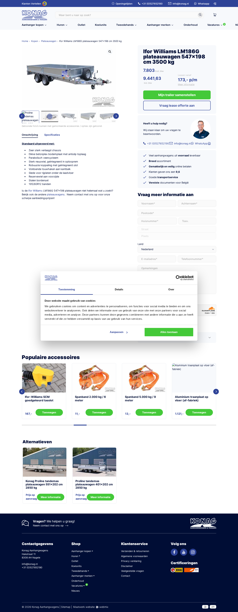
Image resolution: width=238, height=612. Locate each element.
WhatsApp (201, 143)
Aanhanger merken (158, 24)
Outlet (81, 24)
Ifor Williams (35, 190)
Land (140, 244)
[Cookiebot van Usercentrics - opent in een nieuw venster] (178, 277)
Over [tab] (171, 289)
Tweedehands (125, 24)
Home (25, 41)
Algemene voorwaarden (134, 556)
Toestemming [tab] (66, 289)
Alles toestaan (169, 332)
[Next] (116, 116)
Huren (60, 24)
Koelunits (100, 24)
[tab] (30, 135)
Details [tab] (119, 289)
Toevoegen (49, 412)
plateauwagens (56, 194)
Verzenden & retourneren (135, 551)
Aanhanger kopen (33, 24)
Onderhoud (191, 24)
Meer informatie (186, 84)
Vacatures (213, 24)
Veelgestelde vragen (132, 571)
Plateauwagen (48, 41)
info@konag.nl (181, 3)
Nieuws (75, 590)
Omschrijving (30, 134)
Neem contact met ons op (48, 525)
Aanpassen (116, 332)
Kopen (34, 41)
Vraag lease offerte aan (177, 105)
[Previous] (22, 116)
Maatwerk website (84, 606)
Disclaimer (127, 566)
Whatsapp (203, 3)
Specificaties (52, 134)
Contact (125, 575)
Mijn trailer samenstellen (177, 95)
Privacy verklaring (131, 561)
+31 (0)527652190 (152, 3)
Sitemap (65, 606)
